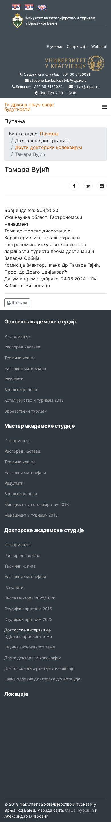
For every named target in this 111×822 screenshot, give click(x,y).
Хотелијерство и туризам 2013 (34, 400)
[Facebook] (74, 186)
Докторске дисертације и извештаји (39, 668)
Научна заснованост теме (29, 646)
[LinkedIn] (102, 186)
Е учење (54, 46)
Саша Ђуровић (79, 810)
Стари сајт (77, 46)
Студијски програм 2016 (28, 608)
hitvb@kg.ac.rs (87, 87)
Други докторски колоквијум (32, 657)
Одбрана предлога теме (28, 636)
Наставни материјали (25, 368)
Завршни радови (20, 389)
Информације (17, 336)
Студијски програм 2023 (28, 619)
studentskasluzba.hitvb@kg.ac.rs (58, 80)
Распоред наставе (22, 346)
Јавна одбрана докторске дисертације (42, 678)
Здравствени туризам (26, 411)
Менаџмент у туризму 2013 (31, 515)
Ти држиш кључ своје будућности (29, 106)
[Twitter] (88, 186)
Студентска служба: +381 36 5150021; (57, 74)
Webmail (99, 46)
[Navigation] (104, 106)
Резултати (13, 378)
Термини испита (20, 357)
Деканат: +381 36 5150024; (40, 87)
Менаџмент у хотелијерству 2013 (36, 504)
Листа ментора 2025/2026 (30, 597)
